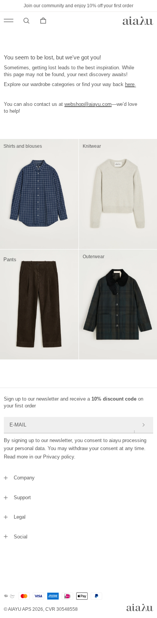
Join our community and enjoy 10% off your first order (78, 5)
